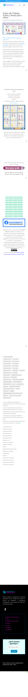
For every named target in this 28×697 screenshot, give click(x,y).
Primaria (5, 455)
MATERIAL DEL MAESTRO (15, 386)
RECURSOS (5, 395)
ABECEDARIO (15, 370)
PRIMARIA (12, 391)
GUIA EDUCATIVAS (7, 384)
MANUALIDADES (20, 384)
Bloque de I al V (6, 440)
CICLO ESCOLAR (6, 375)
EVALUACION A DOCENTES (18, 379)
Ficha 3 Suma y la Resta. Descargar (14, 200)
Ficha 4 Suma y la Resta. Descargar (14, 202)
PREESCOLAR (19, 20)
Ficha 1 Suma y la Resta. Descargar (14, 197)
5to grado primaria (7, 368)
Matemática (5, 386)
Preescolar (7, 625)
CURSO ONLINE (13, 377)
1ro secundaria (15, 359)
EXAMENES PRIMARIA (7, 381)
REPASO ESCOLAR (7, 398)
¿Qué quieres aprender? (14, 643)
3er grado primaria (7, 363)
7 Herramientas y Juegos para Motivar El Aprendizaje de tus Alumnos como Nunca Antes (13, 417)
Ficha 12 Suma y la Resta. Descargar (14, 216)
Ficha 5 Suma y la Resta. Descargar (14, 204)
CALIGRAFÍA (15, 372)
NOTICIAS (18, 388)
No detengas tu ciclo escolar (12, 621)
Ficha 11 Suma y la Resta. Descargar (14, 214)
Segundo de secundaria (8, 462)
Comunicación (6, 377)
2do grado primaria (7, 361)
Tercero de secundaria (8, 464)
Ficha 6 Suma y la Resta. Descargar (14, 206)
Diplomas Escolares (7, 379)
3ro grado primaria (7, 431)
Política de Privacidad (8, 451)
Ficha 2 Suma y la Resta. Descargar (14, 198)
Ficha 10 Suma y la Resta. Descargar (14, 213)
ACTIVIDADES (22, 370)
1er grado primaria (7, 359)
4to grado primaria (7, 365)
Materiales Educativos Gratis (10, 449)
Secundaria (8, 623)
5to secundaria (15, 368)
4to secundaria (15, 365)
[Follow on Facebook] (5, 609)
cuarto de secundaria (8, 442)
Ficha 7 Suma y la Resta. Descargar (14, 207)
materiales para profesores (9, 20)
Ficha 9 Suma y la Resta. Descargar (14, 211)
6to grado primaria (7, 370)
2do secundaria (16, 361)
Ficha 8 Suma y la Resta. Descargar (14, 209)
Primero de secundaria (8, 458)
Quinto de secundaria (8, 460)
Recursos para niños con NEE (15, 395)
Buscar (14, 651)
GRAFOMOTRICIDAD (17, 381)
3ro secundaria (15, 363)
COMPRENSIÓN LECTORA (16, 375)
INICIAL (13, 384)
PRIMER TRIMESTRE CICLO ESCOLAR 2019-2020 (12, 393)
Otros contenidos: (14, 103)
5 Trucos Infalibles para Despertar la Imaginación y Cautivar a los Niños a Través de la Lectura (14, 403)
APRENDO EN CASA (7, 372)
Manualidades (8, 629)
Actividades (8, 627)
